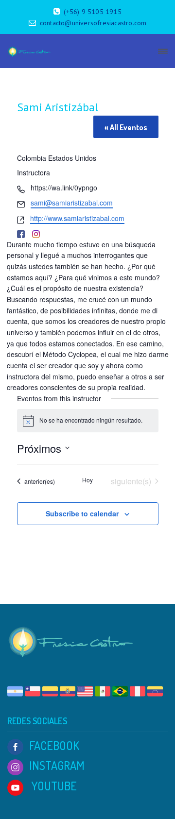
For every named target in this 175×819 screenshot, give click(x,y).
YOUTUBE (53, 785)
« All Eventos (126, 127)
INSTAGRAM (57, 765)
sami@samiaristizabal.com (72, 202)
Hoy (87, 480)
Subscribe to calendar (82, 513)
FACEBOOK (54, 745)
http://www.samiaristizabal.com (77, 218)
